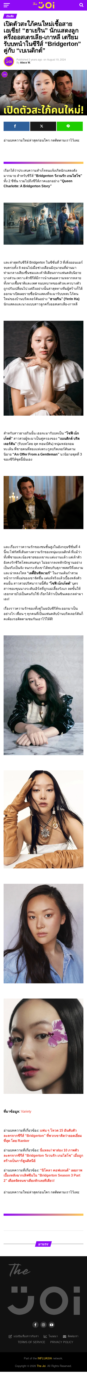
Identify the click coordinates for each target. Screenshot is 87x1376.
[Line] (70, 126)
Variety (26, 1111)
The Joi (41, 1366)
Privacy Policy (61, 1342)
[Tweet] (43, 126)
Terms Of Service (31, 1342)
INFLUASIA (45, 1358)
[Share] (17, 126)
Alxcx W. (25, 62)
